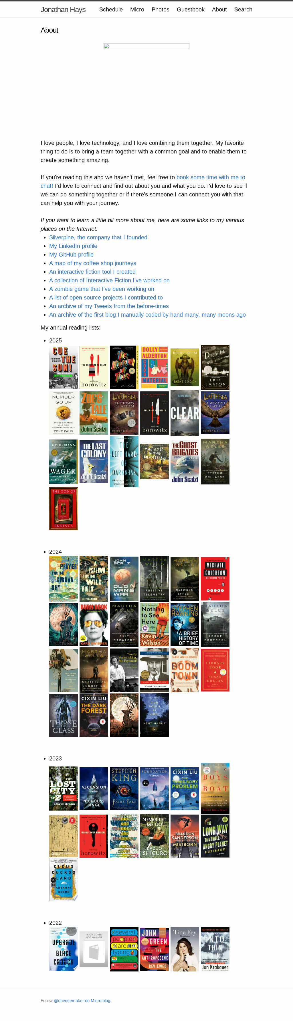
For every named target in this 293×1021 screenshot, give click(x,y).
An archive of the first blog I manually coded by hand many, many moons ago (147, 315)
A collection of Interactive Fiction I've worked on (109, 280)
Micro (137, 9)
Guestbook (191, 9)
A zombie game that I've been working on (101, 289)
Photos (160, 9)
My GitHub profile (71, 254)
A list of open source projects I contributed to (106, 297)
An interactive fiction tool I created (92, 272)
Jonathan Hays (63, 9)
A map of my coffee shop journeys (92, 263)
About (219, 9)
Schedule (111, 9)
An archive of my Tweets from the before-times (109, 306)
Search (243, 9)
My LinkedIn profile (73, 246)
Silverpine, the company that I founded (98, 237)
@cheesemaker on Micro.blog (82, 1000)
